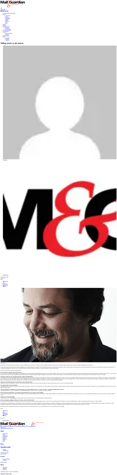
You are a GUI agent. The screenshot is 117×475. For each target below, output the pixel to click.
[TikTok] (4, 11)
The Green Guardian (4, 452)
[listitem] (2, 426)
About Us (5, 469)
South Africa (5, 433)
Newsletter (5, 467)
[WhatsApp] (6, 11)
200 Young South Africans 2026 (6, 428)
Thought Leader (5, 447)
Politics (1, 443)
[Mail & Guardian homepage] (58, 4)
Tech (4, 440)
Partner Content (3, 462)
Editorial (4, 449)
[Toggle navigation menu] (1, 8)
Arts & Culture (3, 453)
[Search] (4, 9)
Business (2, 444)
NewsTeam (16, 471)
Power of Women (6, 459)
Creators (4, 427)
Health (4, 437)
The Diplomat (5, 450)
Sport (4, 441)
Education (5, 436)
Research (4, 468)
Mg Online (5, 160)
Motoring (5, 439)
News (2, 431)
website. (62, 406)
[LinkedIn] (2, 11)
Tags (1, 427)
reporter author (6, 420)
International (5, 435)
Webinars (5, 460)
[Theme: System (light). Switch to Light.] (2, 10)
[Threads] (3, 11)
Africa (4, 434)
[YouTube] (7, 11)
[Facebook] (0, 11)
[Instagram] (1, 11)
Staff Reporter (5, 275)
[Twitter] (5, 11)
